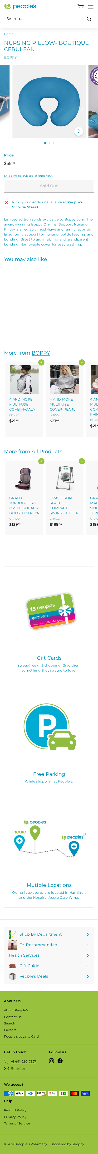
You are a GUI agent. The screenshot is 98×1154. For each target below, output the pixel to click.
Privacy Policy (15, 1117)
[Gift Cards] (49, 611)
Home (8, 34)
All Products (47, 451)
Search (9, 1023)
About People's (16, 1010)
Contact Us (13, 1017)
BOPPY (10, 57)
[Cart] (80, 7)
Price (9, 155)
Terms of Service (17, 1123)
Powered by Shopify (68, 1144)
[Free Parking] (49, 727)
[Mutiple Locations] (49, 838)
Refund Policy (15, 1110)
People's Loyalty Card (21, 1036)
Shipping (10, 175)
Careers (10, 1030)
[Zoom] (78, 131)
